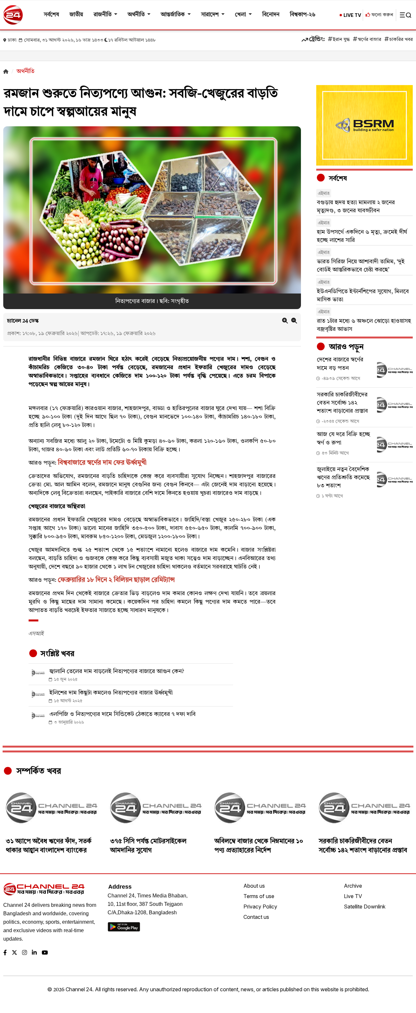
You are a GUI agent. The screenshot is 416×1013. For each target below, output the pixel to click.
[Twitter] (14, 953)
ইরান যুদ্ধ (341, 39)
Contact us (256, 917)
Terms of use (258, 896)
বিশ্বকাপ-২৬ (303, 15)
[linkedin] (34, 953)
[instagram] (24, 953)
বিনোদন (271, 15)
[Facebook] (5, 953)
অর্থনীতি (137, 15)
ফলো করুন (381, 15)
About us (254, 885)
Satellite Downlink (364, 906)
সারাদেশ (210, 15)
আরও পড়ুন (345, 347)
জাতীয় (76, 15)
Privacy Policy (260, 906)
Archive (353, 885)
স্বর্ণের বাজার (369, 39)
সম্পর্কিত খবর (37, 771)
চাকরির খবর (401, 39)
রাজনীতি (103, 15)
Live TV (353, 896)
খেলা (241, 15)
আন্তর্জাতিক (173, 15)
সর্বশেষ (51, 15)
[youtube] (45, 953)
